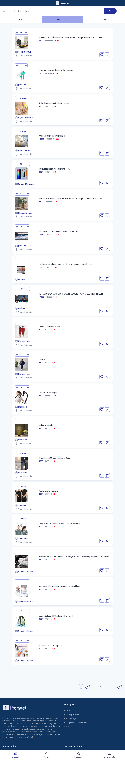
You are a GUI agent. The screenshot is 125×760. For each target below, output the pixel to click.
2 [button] (93, 686)
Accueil (15, 756)
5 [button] (113, 686)
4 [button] (106, 686)
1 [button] (87, 686)
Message (78, 756)
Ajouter (47, 756)
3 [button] (100, 686)
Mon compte (109, 756)
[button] (81, 686)
